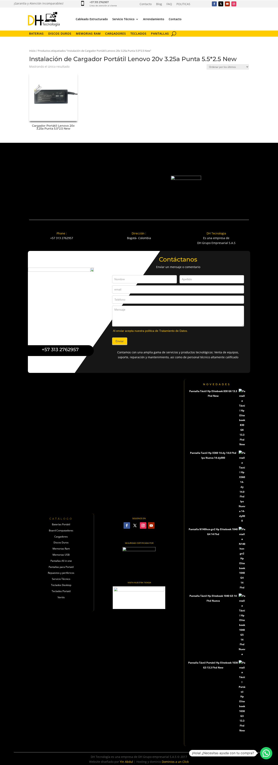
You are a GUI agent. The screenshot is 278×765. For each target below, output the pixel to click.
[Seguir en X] (220, 3)
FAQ (169, 4)
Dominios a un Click (175, 762)
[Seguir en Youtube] (227, 3)
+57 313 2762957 (99, 2)
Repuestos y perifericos (61, 573)
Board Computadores (61, 530)
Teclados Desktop (61, 585)
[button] (266, 753)
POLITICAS (183, 4)
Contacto (146, 4)
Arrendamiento (153, 19)
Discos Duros (59, 33)
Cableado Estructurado (92, 19)
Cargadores (115, 33)
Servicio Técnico (123, 19)
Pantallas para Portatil (61, 567)
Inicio (32, 51)
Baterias (36, 33)
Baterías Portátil (61, 524)
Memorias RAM (88, 33)
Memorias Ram (61, 548)
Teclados (138, 33)
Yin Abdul (126, 762)
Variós (61, 597)
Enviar (120, 341)
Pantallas (160, 33)
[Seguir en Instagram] (233, 3)
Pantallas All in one (61, 561)
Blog (159, 4)
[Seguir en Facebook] (214, 3)
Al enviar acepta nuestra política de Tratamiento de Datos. (150, 330)
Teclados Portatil (61, 591)
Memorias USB (61, 554)
